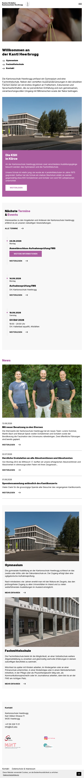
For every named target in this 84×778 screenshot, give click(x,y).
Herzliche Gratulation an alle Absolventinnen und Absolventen (37, 458)
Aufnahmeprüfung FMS (22, 286)
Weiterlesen (16, 188)
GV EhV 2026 (16, 320)
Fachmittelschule (10, 82)
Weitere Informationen (25, 254)
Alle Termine (11, 228)
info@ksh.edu (11, 727)
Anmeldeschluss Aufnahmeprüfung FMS (32, 248)
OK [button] (79, 774)
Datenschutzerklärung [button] (11, 775)
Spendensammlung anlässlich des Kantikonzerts (29, 483)
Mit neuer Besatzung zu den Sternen (22, 427)
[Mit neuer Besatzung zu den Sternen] (42, 391)
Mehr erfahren (12, 593)
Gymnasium (51, 78)
